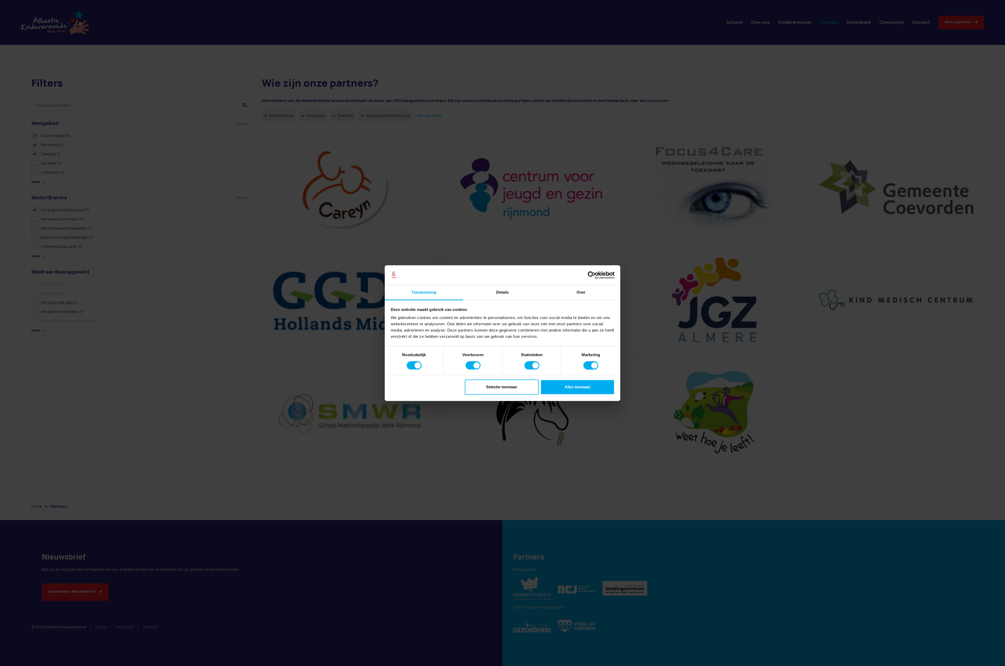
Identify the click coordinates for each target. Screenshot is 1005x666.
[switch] (473, 365)
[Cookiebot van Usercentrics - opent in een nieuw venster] (592, 275)
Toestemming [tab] (423, 292)
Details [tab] (502, 292)
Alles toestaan (577, 387)
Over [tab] (581, 292)
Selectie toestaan (501, 387)
